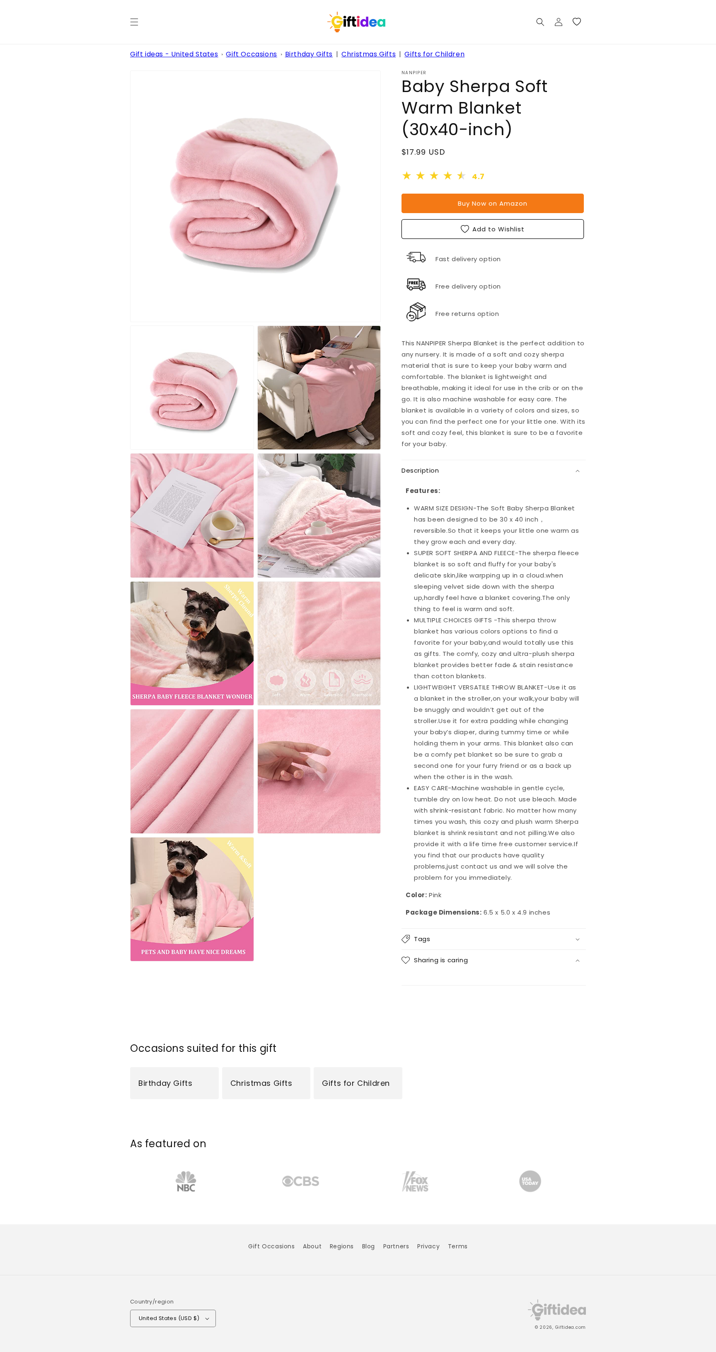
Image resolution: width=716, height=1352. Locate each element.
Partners (396, 1246)
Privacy (428, 1246)
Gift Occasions (251, 54)
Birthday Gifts (309, 54)
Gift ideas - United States (174, 54)
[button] (134, 22)
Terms (458, 1246)
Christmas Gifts (368, 54)
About (312, 1246)
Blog (368, 1246)
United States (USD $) (169, 1318)
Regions (342, 1246)
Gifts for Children (434, 54)
